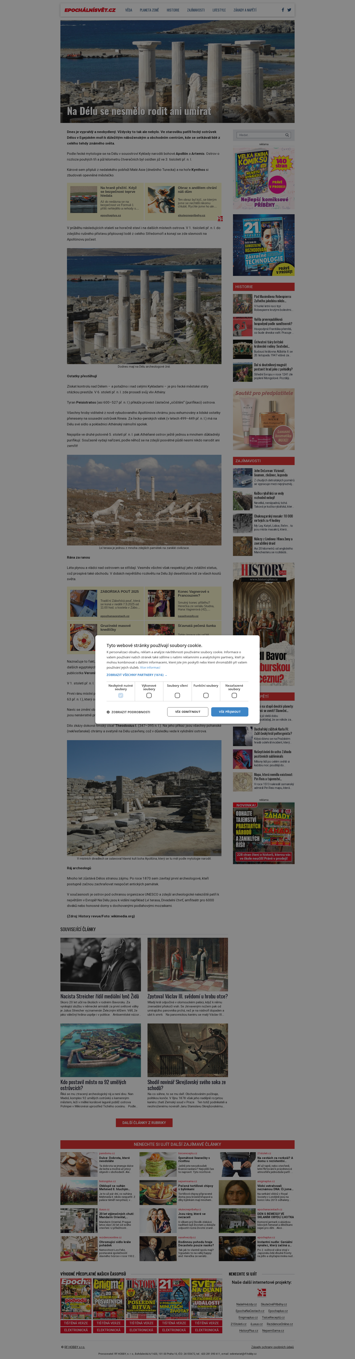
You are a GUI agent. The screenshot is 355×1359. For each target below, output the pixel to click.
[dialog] (177, 679)
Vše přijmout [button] (230, 712)
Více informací (150, 667)
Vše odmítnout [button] (187, 712)
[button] (177, 675)
